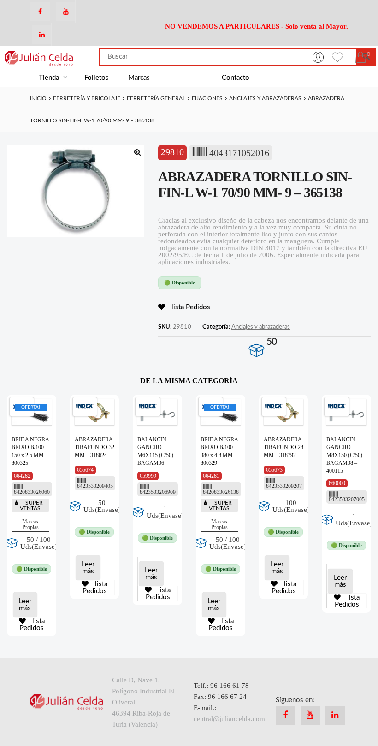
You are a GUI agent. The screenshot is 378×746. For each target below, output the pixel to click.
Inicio (38, 98)
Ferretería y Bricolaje (86, 98)
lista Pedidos (190, 307)
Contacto (235, 77)
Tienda (50, 77)
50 (271, 342)
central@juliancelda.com (229, 718)
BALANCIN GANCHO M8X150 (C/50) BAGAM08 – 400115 (344, 455)
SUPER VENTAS (31, 505)
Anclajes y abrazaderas (265, 98)
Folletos (96, 77)
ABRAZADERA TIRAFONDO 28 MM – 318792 (283, 447)
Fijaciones (207, 98)
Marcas (139, 77)
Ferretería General (156, 98)
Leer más (24, 605)
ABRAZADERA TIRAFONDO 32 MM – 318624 (94, 447)
